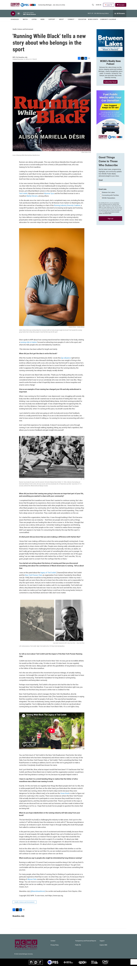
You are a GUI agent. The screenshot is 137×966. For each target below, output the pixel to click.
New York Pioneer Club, (33, 575)
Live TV (109, 5)
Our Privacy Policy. (107, 213)
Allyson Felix (31, 879)
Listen (34, 19)
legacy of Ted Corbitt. (48, 573)
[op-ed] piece (66, 358)
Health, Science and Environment (23, 29)
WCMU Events (93, 19)
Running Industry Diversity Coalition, (67, 205)
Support (52, 19)
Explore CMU (103, 945)
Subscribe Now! (110, 82)
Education (82, 19)
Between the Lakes (108, 192)
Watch (25, 19)
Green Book (64, 793)
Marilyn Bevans (32, 196)
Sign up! (110, 218)
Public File (78, 945)
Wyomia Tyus (49, 193)
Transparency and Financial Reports (85, 941)
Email (101, 180)
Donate (121, 5)
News (43, 19)
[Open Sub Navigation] (20, 19)
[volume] (18, 13)
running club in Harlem (28, 342)
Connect (71, 19)
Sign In (98, 5)
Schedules (15, 19)
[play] (13, 13)
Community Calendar (108, 19)
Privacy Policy (55, 945)
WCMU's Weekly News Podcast (110, 62)
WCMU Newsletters (108, 198)
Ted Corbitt (23, 193)
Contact (53, 941)
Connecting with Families (110, 195)
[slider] (21, 13)
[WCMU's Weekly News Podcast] (110, 43)
